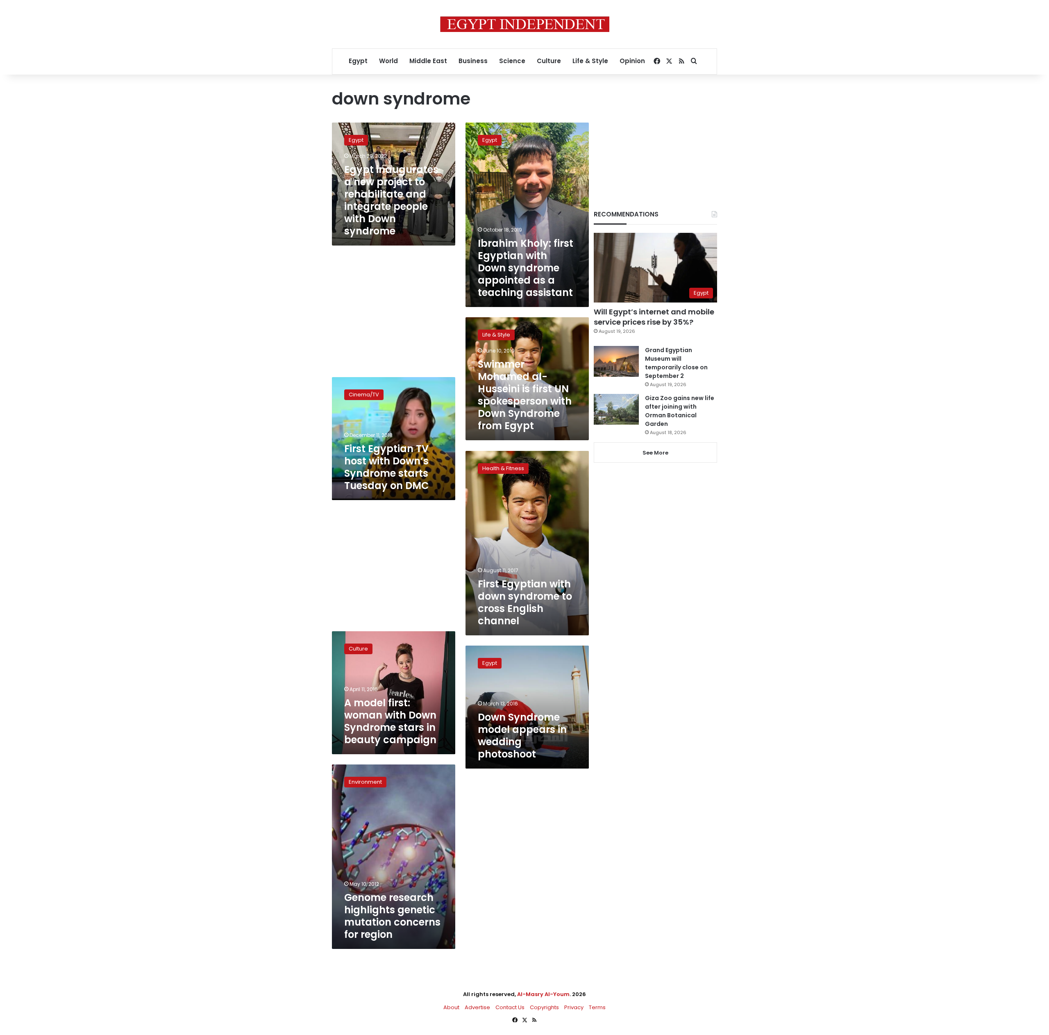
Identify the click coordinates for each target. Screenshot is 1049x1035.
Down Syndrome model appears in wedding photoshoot (522, 735)
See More (655, 453)
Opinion (632, 61)
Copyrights (544, 1007)
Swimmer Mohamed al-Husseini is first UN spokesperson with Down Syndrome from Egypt (525, 394)
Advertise (477, 1007)
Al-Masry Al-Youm (543, 994)
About (451, 1007)
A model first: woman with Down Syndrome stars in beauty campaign (390, 721)
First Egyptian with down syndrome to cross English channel (525, 602)
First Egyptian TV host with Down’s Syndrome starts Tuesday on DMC (386, 467)
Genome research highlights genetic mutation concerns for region (392, 916)
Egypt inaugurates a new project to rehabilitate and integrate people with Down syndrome (391, 200)
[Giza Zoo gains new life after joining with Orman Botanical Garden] (616, 409)
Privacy (574, 1007)
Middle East (428, 61)
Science (512, 61)
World (388, 61)
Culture (549, 61)
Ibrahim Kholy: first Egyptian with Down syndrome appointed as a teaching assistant (525, 268)
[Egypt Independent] (524, 24)
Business (473, 61)
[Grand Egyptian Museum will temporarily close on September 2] (616, 361)
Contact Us (509, 1007)
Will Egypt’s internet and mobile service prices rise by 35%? (654, 317)
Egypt (358, 61)
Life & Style (590, 61)
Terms (597, 1007)
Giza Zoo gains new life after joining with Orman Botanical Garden (679, 411)
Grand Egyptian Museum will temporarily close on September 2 (676, 363)
